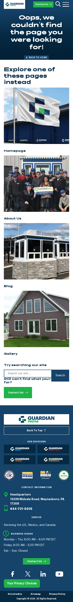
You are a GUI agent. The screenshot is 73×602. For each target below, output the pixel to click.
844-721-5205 (21, 508)
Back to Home (38, 57)
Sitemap (36, 594)
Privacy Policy (57, 594)
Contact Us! (16, 392)
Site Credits (15, 594)
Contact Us (41, 4)
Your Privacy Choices (22, 583)
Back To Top (34, 430)
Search (60, 375)
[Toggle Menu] (65, 4)
